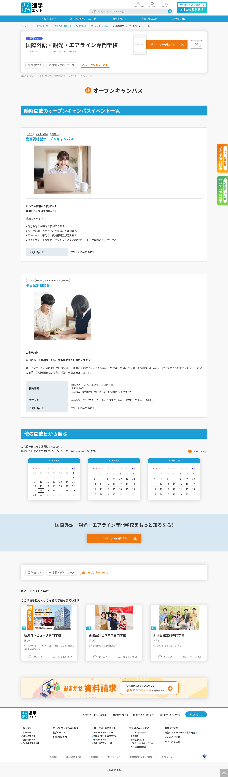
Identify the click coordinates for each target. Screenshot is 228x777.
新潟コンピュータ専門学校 (42, 635)
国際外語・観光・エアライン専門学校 (70, 25)
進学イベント (59, 732)
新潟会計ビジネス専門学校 (107, 635)
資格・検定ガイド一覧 (102, 743)
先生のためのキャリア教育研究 (180, 732)
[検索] (170, 11)
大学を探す (27, 732)
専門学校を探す (43, 25)
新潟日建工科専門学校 (168, 635)
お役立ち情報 (171, 727)
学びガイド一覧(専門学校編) (105, 736)
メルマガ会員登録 (138, 746)
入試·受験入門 (60, 737)
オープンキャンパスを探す (65, 727)
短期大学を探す (28, 736)
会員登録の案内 (137, 739)
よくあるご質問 (172, 737)
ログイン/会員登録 (138, 732)
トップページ (26, 25)
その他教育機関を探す (31, 743)
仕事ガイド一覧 (99, 739)
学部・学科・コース (63, 65)
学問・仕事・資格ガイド (104, 727)
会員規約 (134, 736)
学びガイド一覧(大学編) (103, 732)
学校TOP (36, 65)
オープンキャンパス (99, 25)
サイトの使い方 (172, 741)
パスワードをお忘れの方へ (142, 743)
